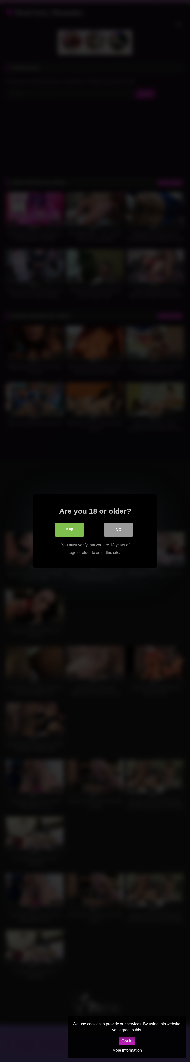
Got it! (127, 1041)
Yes (70, 530)
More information (127, 1050)
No (118, 530)
